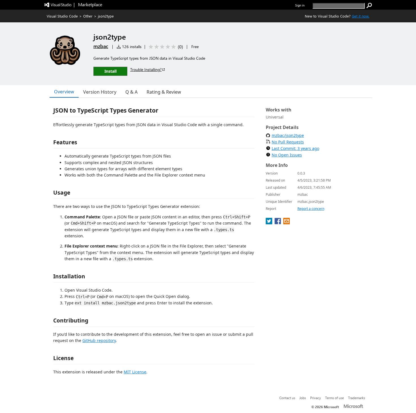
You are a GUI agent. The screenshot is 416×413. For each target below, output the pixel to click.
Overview (64, 92)
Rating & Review (164, 92)
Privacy (315, 397)
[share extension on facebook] (278, 223)
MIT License (135, 372)
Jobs (302, 397)
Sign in (300, 5)
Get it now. (360, 16)
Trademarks (356, 397)
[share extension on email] (286, 223)
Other (88, 16)
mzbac (100, 46)
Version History (99, 92)
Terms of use (334, 397)
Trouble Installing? (146, 69)
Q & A (131, 92)
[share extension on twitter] (269, 223)
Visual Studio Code (62, 16)
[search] (369, 5)
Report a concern (310, 208)
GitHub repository (99, 340)
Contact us (287, 397)
